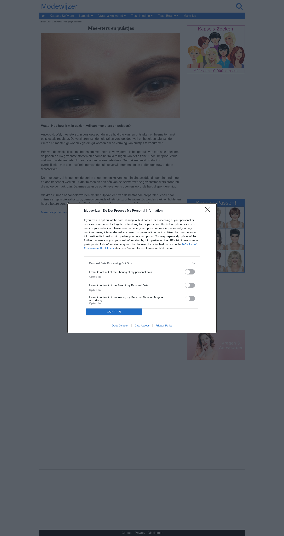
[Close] (209, 211)
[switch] (190, 271)
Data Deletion (120, 325)
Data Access (142, 325)
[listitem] (142, 263)
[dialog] (142, 268)
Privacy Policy (164, 325)
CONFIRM (114, 311)
